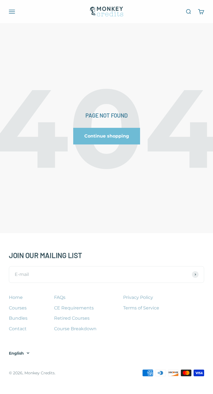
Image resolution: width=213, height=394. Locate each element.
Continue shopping (106, 136)
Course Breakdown (75, 328)
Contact (18, 328)
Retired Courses (72, 318)
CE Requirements (74, 308)
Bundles (18, 318)
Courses (18, 308)
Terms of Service (141, 308)
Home (16, 297)
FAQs (59, 297)
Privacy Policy (138, 297)
